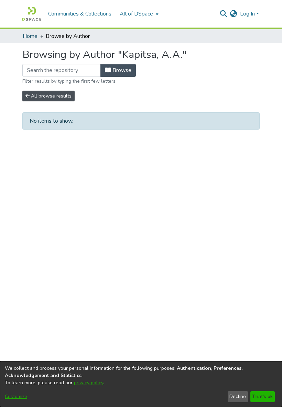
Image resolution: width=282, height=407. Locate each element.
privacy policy (88, 382)
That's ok (262, 396)
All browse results (51, 96)
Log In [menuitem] (247, 14)
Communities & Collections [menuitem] (79, 14)
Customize (16, 396)
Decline (237, 396)
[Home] (31, 14)
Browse (121, 70)
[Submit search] (223, 14)
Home (30, 36)
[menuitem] (138, 14)
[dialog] (141, 384)
